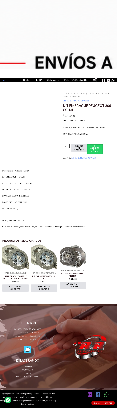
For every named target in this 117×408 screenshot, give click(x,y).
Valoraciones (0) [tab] (22, 171)
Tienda (38, 80)
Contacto (53, 80)
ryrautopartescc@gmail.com (27, 336)
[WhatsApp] (113, 80)
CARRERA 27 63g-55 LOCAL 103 (27, 329)
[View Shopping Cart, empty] (94, 80)
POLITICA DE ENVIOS (75, 80)
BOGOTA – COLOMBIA (28, 339)
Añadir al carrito (79, 148)
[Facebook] (103, 80)
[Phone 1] (114, 394)
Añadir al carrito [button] (15, 287)
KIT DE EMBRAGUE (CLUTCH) (81, 93)
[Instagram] (108, 80)
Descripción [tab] (7, 171)
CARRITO (28, 366)
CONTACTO (27, 370)
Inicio (26, 80)
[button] (3, 80)
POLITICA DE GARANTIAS (27, 377)
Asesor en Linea (95, 150)
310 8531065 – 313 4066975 (27, 332)
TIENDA (27, 373)
